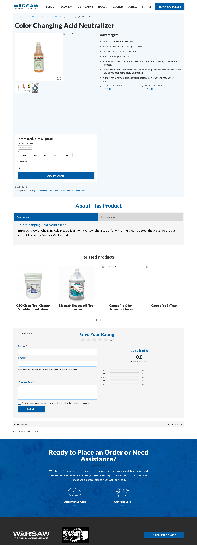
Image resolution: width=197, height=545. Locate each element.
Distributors (85, 6)
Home (17, 17)
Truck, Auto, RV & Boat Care (72, 191)
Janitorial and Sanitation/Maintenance (37, 17)
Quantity (22, 161)
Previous (14, 292)
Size (19, 151)
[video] (35, 88)
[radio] (25, 147)
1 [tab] (96, 320)
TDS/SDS (102, 6)
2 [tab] (100, 320)
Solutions (67, 6)
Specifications (108, 217)
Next (182, 292)
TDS (109, 89)
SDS (151, 89)
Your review (26, 382)
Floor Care (59, 17)
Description (23, 217)
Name (22, 346)
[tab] (56, 217)
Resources (117, 6)
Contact (133, 6)
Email (22, 357)
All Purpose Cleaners (37, 191)
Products (51, 6)
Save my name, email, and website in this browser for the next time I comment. (56, 403)
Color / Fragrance (25, 143)
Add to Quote (55, 175)
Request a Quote (165, 535)
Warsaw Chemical (26, 6)
